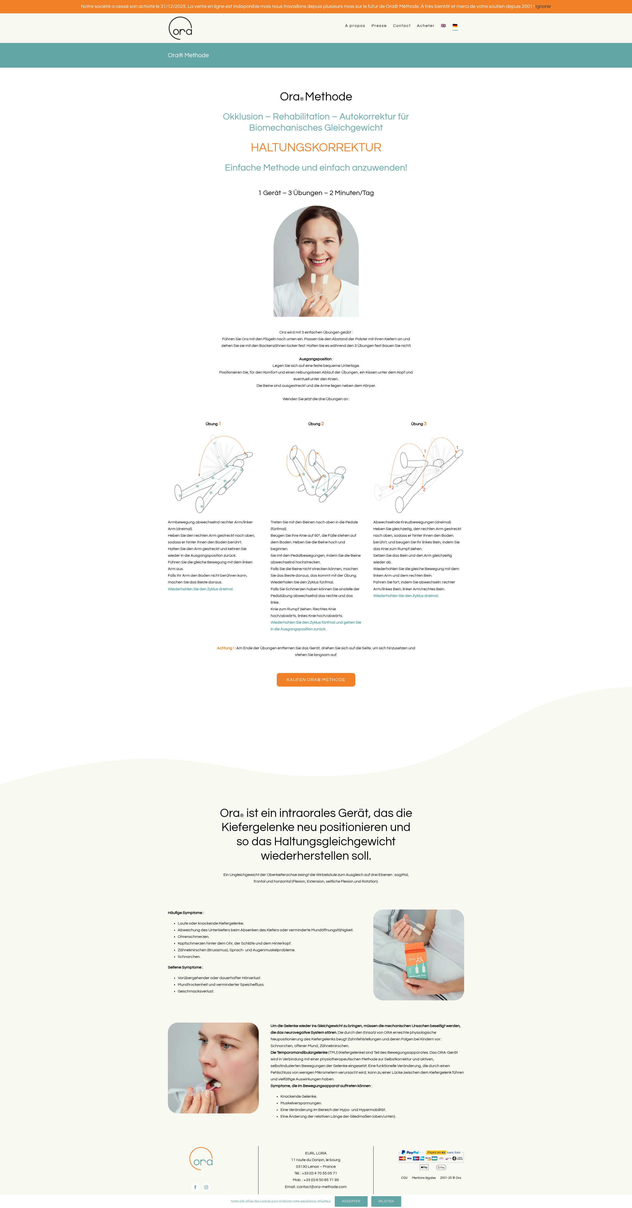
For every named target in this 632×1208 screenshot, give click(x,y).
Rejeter (386, 1201)
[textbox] (316, 834)
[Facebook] (195, 1187)
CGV (404, 1178)
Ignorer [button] (543, 6)
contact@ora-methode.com (322, 1187)
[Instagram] (206, 1187)
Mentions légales (424, 1178)
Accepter (351, 1201)
